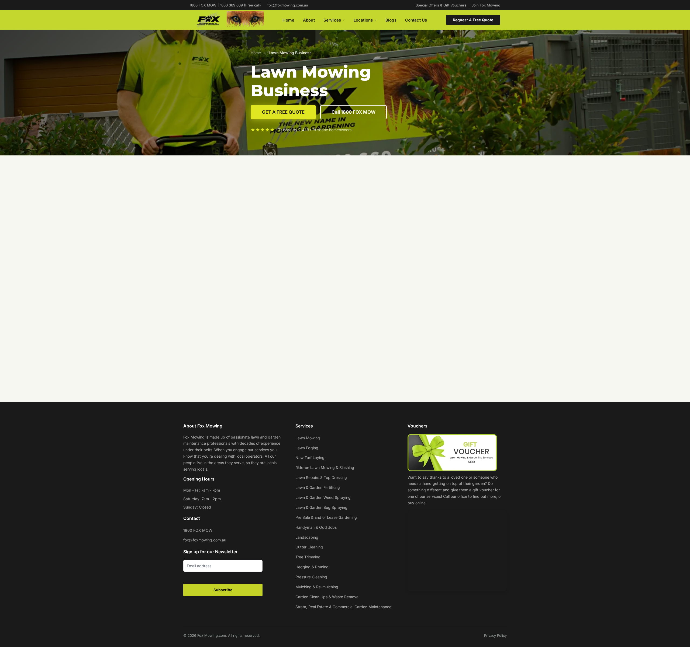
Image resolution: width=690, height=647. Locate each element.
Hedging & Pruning (312, 567)
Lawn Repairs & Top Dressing (321, 477)
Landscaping (306, 537)
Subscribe (222, 589)
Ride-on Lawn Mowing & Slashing (324, 467)
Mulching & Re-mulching (316, 587)
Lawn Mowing (307, 438)
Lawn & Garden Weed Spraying (323, 497)
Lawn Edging (306, 448)
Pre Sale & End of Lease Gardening (326, 517)
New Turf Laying (310, 457)
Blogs (390, 20)
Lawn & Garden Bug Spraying (321, 507)
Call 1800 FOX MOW (353, 112)
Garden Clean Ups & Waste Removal (327, 596)
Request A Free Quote (473, 20)
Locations (363, 20)
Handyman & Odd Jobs (316, 527)
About (309, 20)
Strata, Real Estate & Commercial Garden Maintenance (343, 606)
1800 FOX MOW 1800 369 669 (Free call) (225, 5)
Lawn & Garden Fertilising (317, 487)
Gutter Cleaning (309, 547)
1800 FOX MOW (197, 530)
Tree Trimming (307, 557)
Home (288, 20)
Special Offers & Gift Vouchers (441, 5)
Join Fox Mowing (486, 5)
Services (332, 20)
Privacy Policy (495, 635)
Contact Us (416, 20)
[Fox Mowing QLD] (227, 20)
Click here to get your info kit (345, 196)
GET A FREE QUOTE (283, 112)
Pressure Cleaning (311, 577)
